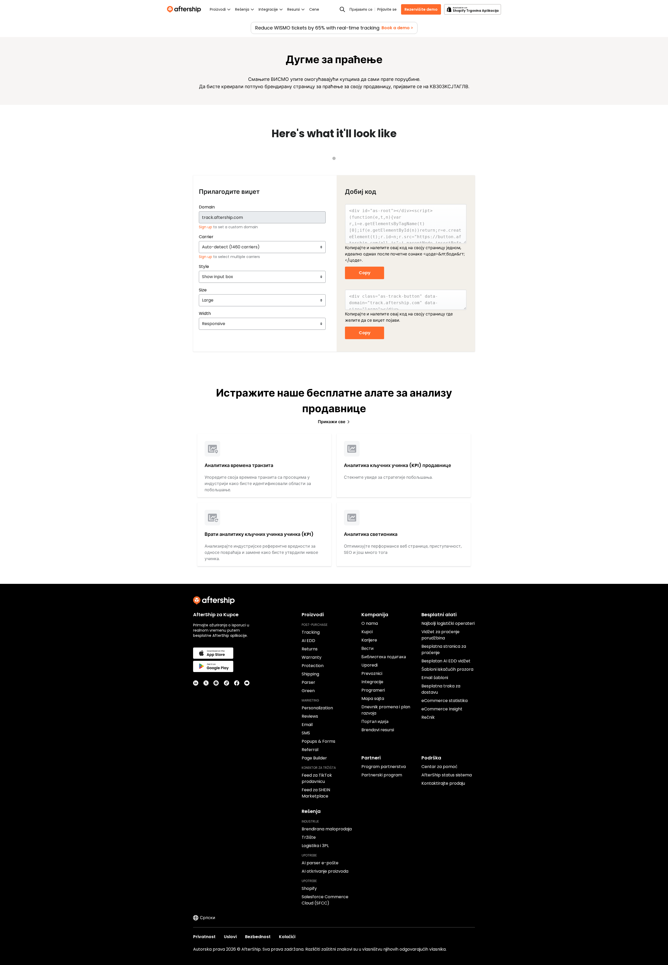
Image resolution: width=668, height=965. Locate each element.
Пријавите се (360, 9)
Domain (207, 207)
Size (203, 290)
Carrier (206, 237)
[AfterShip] (185, 9)
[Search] (342, 9)
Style (204, 266)
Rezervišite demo (421, 9)
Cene (314, 9)
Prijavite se (387, 9)
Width (205, 313)
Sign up (206, 227)
